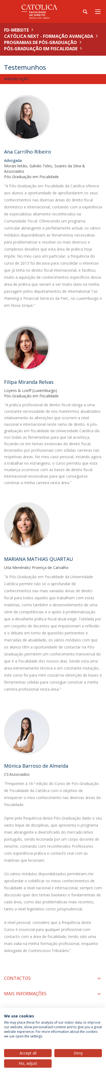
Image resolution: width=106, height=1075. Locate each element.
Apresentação (16, 79)
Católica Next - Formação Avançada (48, 36)
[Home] (38, 11)
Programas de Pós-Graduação (40, 42)
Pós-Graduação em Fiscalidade (40, 49)
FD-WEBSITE (16, 30)
